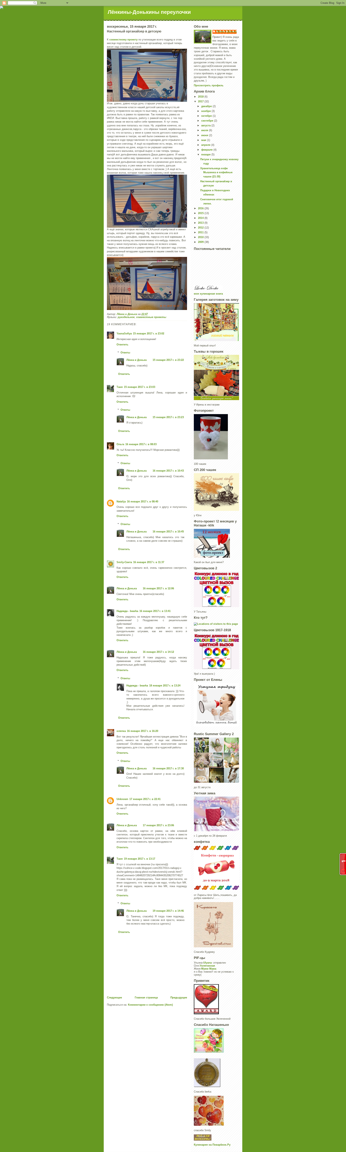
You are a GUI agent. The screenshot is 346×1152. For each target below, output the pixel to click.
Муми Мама (208, 968)
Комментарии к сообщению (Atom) (150, 1004)
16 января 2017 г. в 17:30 (168, 768)
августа (206, 125)
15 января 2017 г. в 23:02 (148, 333)
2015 (201, 213)
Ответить (122, 344)
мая (204, 140)
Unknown (122, 799)
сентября (207, 120)
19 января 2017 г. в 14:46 (168, 910)
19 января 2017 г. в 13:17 (139, 858)
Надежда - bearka (127, 611)
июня (205, 135)
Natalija (121, 501)
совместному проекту (123, 39)
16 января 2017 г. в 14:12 (158, 651)
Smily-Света (124, 562)
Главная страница (146, 997)
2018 (201, 96)
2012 (201, 227)
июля (205, 130)
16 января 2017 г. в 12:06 (158, 588)
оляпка (121, 730)
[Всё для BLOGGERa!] (216, 1137)
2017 (201, 101)
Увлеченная (207, 965)
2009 (201, 241)
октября (207, 115)
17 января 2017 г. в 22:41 (145, 799)
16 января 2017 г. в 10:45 (168, 531)
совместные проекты (151, 317)
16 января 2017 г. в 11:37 (148, 562)
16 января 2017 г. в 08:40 (142, 501)
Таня (120, 386)
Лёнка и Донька (136, 359)
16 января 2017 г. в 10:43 (168, 470)
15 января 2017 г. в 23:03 (139, 386)
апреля (206, 144)
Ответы (125, 352)
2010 (201, 237)
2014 (201, 217)
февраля (207, 149)
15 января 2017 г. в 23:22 (168, 359)
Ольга (120, 444)
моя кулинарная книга (208, 293)
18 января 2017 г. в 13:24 (164, 685)
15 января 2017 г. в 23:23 (168, 417)
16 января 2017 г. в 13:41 (155, 611)
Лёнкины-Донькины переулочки (149, 12)
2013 (201, 222)
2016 (201, 208)
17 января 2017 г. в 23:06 (158, 825)
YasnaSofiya (124, 333)
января (206, 154)
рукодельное (126, 317)
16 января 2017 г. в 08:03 (141, 444)
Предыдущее (178, 997)
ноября (206, 111)
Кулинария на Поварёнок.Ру (212, 1144)
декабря (207, 106)
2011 (201, 232)
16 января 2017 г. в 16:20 (142, 730)
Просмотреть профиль (208, 85)
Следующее (114, 997)
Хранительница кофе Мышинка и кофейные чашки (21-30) (216, 172)
